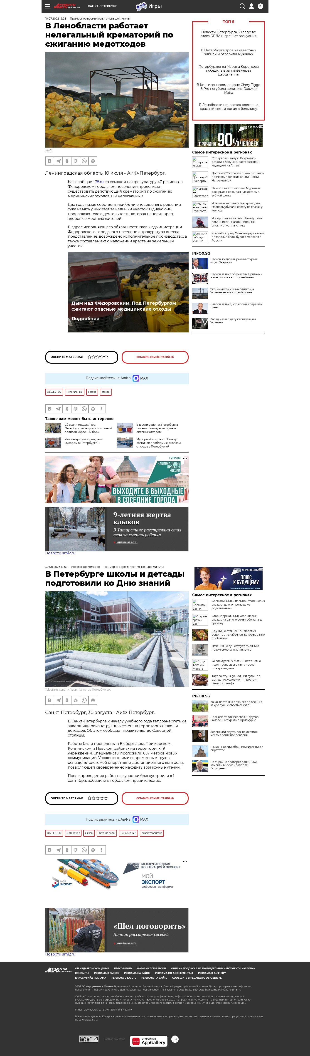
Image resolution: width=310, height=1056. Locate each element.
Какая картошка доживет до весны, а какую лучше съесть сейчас (236, 703)
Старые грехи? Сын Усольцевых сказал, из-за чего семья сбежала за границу (237, 619)
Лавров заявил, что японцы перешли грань (236, 306)
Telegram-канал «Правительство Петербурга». (78, 689)
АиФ (48, 150)
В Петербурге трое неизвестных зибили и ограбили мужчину (228, 52)
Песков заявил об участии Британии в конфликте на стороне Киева (236, 276)
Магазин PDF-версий (151, 968)
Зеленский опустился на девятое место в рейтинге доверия (234, 733)
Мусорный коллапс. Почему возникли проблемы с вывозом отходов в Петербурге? (158, 442)
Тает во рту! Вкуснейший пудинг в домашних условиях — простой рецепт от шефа (236, 679)
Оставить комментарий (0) (155, 357)
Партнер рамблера (114, 1039)
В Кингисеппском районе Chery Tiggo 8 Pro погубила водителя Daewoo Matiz (228, 89)
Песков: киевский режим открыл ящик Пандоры (233, 261)
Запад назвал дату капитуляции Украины (233, 321)
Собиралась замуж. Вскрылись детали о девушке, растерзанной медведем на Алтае (235, 161)
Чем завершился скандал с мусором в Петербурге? (84, 441)
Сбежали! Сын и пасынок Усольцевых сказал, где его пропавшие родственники (238, 604)
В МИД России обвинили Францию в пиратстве (236, 748)
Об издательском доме (92, 968)
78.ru (99, 182)
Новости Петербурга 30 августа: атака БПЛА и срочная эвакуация (228, 34)
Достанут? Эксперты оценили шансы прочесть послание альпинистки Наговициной (238, 176)
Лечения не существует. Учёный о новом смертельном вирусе (235, 647)
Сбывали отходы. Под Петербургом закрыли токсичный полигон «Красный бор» (89, 428)
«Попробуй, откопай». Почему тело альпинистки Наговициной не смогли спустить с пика (237, 221)
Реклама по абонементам (174, 973)
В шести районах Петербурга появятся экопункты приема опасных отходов (157, 428)
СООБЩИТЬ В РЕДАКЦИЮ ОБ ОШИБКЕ (197, 977)
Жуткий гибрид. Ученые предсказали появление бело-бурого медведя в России (238, 236)
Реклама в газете (106, 973)
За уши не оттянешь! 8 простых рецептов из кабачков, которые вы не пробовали (238, 634)
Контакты (82, 973)
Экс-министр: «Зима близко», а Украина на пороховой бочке (232, 291)
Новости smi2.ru (60, 553)
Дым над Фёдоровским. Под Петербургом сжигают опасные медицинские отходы (123, 306)
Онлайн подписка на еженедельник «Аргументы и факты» (213, 968)
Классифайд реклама (90, 977)
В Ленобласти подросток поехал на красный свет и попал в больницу (228, 107)
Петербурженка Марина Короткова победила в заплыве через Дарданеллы (229, 70)
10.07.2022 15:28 (55, 18)
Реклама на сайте (137, 973)
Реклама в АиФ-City (212, 973)
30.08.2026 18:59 (56, 566)
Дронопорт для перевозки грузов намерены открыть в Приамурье (234, 718)
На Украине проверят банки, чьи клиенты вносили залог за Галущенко (233, 765)
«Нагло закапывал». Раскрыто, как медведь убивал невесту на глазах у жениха (237, 206)
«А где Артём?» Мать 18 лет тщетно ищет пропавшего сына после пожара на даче (236, 664)
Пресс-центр (123, 968)
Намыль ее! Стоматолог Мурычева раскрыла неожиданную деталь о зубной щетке (236, 191)
